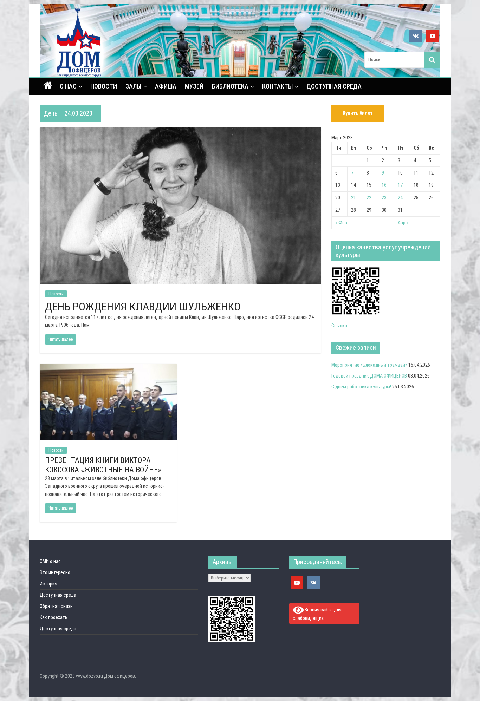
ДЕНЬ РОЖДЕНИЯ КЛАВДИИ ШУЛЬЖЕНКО (143, 306)
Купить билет (358, 113)
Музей (194, 86)
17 (400, 185)
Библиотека (230, 86)
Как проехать (53, 617)
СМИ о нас (50, 561)
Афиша (165, 86)
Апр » (403, 222)
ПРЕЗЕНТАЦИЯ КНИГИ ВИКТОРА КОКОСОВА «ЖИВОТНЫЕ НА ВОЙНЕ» (103, 465)
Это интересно (55, 572)
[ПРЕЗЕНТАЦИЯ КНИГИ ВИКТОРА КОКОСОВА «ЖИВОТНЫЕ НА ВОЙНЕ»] (108, 368)
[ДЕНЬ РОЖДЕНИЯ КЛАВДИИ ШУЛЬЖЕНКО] (180, 132)
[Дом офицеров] (48, 86)
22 (369, 198)
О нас (68, 86)
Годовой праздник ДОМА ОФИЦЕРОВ (369, 376)
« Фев (341, 222)
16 (384, 185)
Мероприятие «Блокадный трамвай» (369, 365)
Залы (133, 86)
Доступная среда (334, 86)
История (48, 584)
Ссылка (339, 325)
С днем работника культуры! (361, 386)
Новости (103, 86)
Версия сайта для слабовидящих (317, 614)
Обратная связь (56, 606)
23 (384, 198)
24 (400, 198)
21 (353, 198)
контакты (277, 86)
